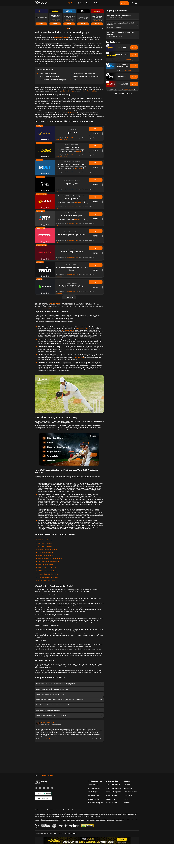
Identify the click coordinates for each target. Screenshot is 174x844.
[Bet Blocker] (68, 826)
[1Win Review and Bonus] (45, 269)
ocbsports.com (39, 813)
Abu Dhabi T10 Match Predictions (48, 562)
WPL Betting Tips (94, 788)
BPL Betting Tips (93, 795)
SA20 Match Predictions (45, 552)
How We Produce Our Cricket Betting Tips (53, 80)
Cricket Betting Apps (113, 788)
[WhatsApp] (36, 788)
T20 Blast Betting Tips (95, 803)
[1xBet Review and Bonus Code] (45, 167)
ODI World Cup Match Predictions (48, 574)
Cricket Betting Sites (113, 785)
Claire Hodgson (47, 723)
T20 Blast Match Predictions (47, 571)
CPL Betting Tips (94, 799)
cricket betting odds (81, 328)
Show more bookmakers (122, 94)
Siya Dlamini (49, 739)
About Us (127, 785)
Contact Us (128, 788)
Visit (96, 129)
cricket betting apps (67, 91)
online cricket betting (61, 38)
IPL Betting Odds (111, 803)
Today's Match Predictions (48, 73)
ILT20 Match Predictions (45, 555)
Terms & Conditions (72, 138)
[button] (69, 684)
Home (36, 775)
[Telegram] (44, 788)
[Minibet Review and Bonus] (45, 150)
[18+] (37, 826)
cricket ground (79, 358)
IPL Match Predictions (45, 540)
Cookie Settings (43, 798)
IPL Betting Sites (111, 795)
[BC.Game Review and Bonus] (45, 286)
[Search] (132, 3)
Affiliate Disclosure (130, 792)
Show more (69, 297)
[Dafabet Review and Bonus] (45, 201)
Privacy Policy (128, 795)
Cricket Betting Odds (113, 792)
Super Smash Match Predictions (48, 549)
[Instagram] (52, 788)
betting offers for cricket (88, 91)
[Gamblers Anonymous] (54, 826)
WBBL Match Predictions (45, 565)
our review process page (44, 308)
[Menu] (136, 3)
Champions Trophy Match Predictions (50, 558)
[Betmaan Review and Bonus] (45, 252)
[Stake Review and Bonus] (45, 184)
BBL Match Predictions (45, 543)
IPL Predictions (72, 113)
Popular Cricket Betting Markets (49, 76)
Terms (126, 799)
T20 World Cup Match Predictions (49, 568)
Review (95, 134)
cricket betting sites (55, 303)
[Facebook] (48, 788)
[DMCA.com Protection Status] (87, 825)
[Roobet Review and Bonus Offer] (45, 133)
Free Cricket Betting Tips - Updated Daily (86, 76)
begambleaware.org (61, 139)
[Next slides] (102, 28)
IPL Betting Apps (111, 799)
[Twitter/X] (40, 788)
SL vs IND (124, 3)
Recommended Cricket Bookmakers (84, 73)
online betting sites (68, 330)
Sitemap (127, 803)
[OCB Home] (41, 3)
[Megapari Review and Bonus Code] (45, 218)
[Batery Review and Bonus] (45, 235)
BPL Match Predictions (45, 546)
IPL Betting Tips (93, 785)
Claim (41, 24)
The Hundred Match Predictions (48, 577)
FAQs (74, 80)
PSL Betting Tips (93, 792)
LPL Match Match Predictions (47, 580)
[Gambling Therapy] (45, 826)
